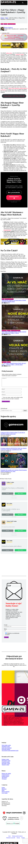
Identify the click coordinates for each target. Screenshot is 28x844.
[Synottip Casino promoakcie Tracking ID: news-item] (14, 45)
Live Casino (4, 793)
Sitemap (18, 837)
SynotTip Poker (7, 230)
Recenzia (7, 493)
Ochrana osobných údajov (17, 835)
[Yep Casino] (3, 543)
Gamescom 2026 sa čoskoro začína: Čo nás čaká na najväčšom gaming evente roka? (13, 433)
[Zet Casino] (3, 506)
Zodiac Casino (10, 482)
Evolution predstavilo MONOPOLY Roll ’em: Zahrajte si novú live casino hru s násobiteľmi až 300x (14, 449)
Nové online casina (6, 745)
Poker (6, 18)
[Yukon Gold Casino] (3, 524)
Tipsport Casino (5, 764)
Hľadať (25, 410)
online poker (9, 53)
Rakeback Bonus (14, 176)
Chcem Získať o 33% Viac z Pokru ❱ (14, 96)
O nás (9, 835)
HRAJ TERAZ (20, 493)
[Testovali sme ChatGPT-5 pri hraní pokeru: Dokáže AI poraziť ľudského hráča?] (14, 286)
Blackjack (4, 789)
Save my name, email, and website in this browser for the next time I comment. (12, 398)
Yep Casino (9, 540)
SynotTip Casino (12, 24)
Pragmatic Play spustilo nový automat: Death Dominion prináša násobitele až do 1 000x (14, 470)
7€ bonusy (4, 778)
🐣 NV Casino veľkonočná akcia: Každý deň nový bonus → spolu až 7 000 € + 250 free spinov (14, 364)
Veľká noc (4, 330)
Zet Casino (9, 503)
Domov (2, 18)
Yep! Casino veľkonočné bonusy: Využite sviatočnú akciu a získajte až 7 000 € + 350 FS (14, 332)
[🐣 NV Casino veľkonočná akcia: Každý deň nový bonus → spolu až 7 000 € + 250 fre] (14, 348)
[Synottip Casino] (14, 242)
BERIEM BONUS (14, 196)
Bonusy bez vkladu (6, 773)
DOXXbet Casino (6, 760)
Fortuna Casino (5, 759)
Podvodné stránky (6, 749)
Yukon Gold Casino (12, 521)
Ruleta (3, 787)
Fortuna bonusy (5, 776)
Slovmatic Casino (6, 763)
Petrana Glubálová (8, 27)
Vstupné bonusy (5, 774)
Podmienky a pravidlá (10, 837)
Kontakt (23, 837)
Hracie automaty (5, 791)
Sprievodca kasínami (6, 747)
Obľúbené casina (6, 746)
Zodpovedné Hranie (15, 330)
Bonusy (5, 24)
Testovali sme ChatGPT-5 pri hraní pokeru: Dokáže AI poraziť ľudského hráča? (14, 301)
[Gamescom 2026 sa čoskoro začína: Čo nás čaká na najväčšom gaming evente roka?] (14, 425)
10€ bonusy (4, 777)
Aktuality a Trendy (9, 299)
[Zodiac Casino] (3, 485)
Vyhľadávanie (4, 408)
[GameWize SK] (8, 3)
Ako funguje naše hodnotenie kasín (10, 750)
